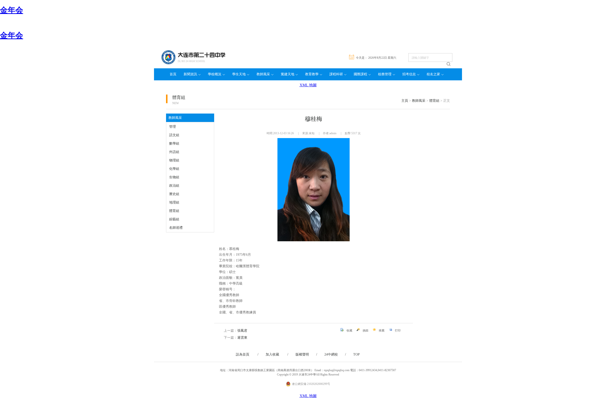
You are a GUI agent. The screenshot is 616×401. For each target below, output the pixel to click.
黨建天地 (287, 74)
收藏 (349, 330)
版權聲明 (306, 354)
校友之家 (433, 74)
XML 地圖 (308, 85)
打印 (398, 330)
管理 (172, 126)
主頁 (404, 100)
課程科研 (336, 74)
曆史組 (174, 194)
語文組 (174, 135)
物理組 (174, 160)
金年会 (11, 10)
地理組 (174, 202)
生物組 (174, 177)
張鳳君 (242, 330)
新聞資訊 (190, 74)
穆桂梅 (313, 119)
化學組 (174, 169)
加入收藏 (277, 354)
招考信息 (409, 74)
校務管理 (384, 74)
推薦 (382, 330)
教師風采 (263, 74)
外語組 (174, 152)
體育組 (178, 97)
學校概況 (214, 74)
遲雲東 (242, 337)
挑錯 (365, 330)
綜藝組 (174, 219)
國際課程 (360, 74)
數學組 (174, 143)
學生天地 (239, 74)
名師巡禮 (176, 227)
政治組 (174, 185)
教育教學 (312, 74)
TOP (356, 354)
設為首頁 (247, 354)
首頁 (173, 74)
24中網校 (335, 354)
